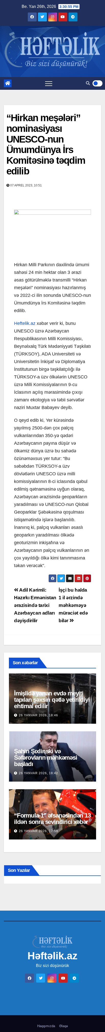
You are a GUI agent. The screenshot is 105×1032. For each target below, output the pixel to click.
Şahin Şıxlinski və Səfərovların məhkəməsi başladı (45, 757)
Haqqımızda (46, 1026)
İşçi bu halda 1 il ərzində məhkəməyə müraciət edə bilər (73, 605)
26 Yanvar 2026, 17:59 (38, 831)
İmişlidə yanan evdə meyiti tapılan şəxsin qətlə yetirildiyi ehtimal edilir (52, 699)
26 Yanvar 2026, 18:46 (38, 715)
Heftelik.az (24, 323)
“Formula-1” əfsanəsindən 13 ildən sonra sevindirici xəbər (52, 818)
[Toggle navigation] (49, 83)
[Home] (7, 83)
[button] (88, 83)
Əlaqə (63, 1026)
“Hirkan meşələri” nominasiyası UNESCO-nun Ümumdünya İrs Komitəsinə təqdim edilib (45, 144)
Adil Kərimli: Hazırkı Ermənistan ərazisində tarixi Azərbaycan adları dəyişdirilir (35, 605)
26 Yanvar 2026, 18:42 (38, 773)
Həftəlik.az (52, 955)
